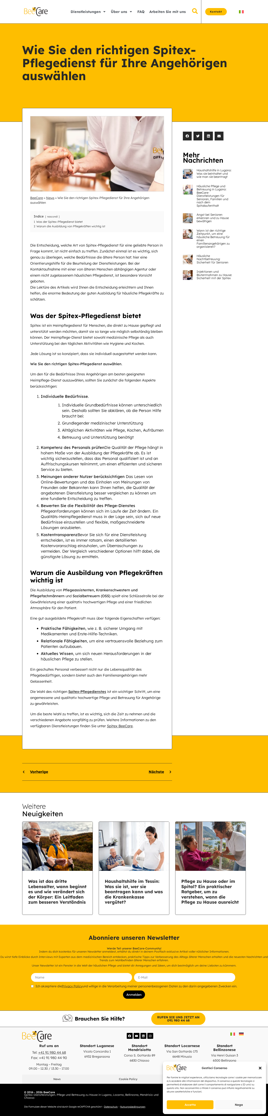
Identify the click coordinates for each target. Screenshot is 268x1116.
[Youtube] (136, 1036)
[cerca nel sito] (195, 11)
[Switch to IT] (241, 12)
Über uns (119, 11)
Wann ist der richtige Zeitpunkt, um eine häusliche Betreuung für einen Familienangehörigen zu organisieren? (213, 239)
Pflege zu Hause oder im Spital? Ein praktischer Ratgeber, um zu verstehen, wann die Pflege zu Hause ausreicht (210, 891)
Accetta (190, 1105)
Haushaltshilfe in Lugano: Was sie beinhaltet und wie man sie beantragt (214, 173)
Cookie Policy (128, 1079)
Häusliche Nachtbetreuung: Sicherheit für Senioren (212, 259)
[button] (260, 1068)
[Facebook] (130, 1036)
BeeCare (36, 198)
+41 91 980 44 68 (52, 1052)
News (50, 198)
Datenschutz (111, 1106)
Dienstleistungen (86, 11)
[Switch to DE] (241, 1034)
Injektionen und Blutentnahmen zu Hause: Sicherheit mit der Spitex (214, 275)
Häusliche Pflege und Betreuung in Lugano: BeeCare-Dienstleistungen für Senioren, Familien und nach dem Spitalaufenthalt (212, 195)
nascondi (52, 216)
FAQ (141, 11)
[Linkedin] (143, 1036)
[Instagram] (150, 1036)
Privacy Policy (72, 986)
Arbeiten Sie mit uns (167, 11)
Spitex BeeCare (120, 726)
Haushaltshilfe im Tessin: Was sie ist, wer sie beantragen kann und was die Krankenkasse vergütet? (134, 891)
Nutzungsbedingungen (132, 1106)
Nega (239, 1105)
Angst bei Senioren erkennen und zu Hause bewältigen (213, 218)
